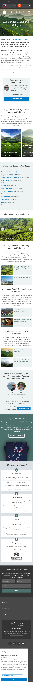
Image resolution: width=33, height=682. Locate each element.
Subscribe (16, 590)
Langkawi (4, 199)
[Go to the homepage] (17, 12)
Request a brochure (16, 435)
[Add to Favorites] (3, 33)
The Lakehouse (19, 310)
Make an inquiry (16, 99)
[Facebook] (10, 643)
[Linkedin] (23, 643)
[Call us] (4, 12)
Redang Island (5, 197)
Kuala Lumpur (17, 53)
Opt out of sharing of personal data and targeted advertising (12, 674)
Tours (8, 39)
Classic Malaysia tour (8, 146)
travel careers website (16, 635)
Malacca (3, 202)
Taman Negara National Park (10, 177)
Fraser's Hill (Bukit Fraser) (9, 172)
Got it (13, 679)
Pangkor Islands (6, 175)
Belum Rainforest (6, 180)
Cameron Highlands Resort (22, 320)
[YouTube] (18, 643)
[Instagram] (14, 643)
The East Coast (5, 194)
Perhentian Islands (7, 191)
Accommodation (16, 39)
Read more (16, 73)
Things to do (26, 39)
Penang (3, 186)
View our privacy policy (15, 671)
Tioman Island (5, 205)
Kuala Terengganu (6, 188)
